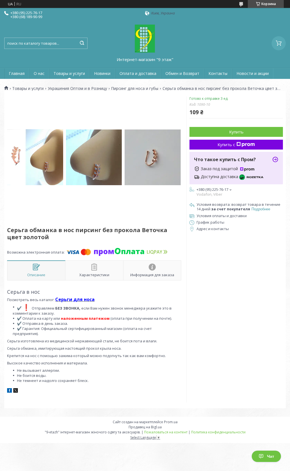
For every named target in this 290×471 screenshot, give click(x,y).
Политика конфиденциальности (218, 432)
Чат (270, 456)
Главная (17, 73)
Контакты (217, 73)
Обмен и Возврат (182, 73)
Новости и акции (252, 73)
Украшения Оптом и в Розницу (77, 88)
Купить (236, 132)
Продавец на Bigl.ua (145, 427)
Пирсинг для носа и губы (134, 88)
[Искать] (82, 43)
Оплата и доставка (138, 73)
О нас (39, 73)
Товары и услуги (69, 73)
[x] (15, 391)
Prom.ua (171, 422)
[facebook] (9, 391)
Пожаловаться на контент (165, 432)
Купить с (226, 144)
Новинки (102, 73)
